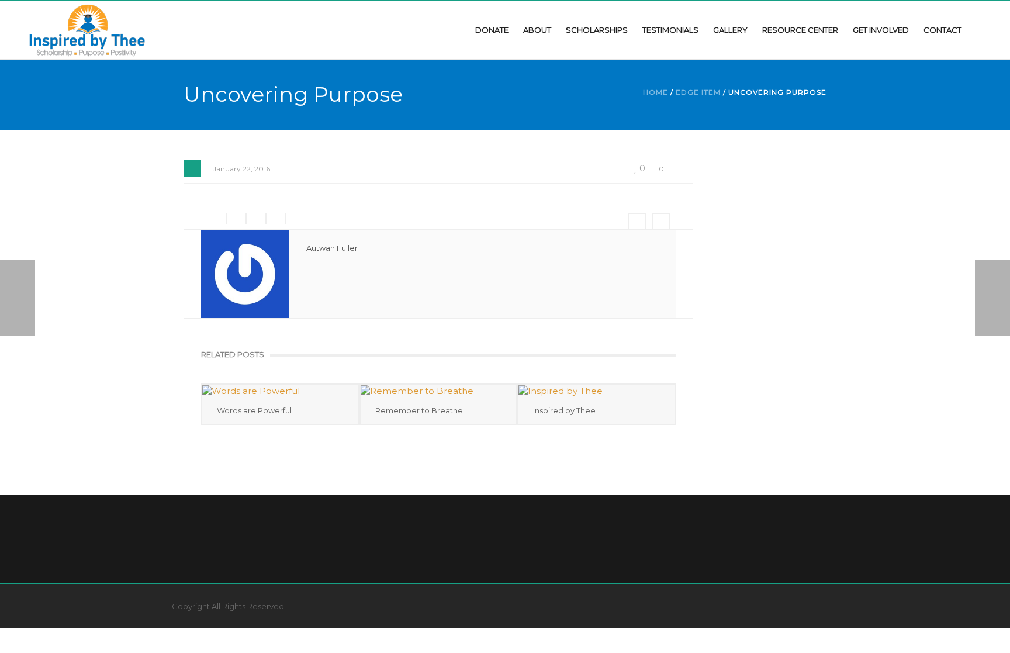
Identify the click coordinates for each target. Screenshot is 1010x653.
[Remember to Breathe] (439, 391)
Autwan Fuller (332, 248)
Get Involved (881, 29)
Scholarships (597, 29)
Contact (942, 29)
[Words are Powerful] (280, 391)
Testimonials (670, 29)
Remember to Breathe (419, 410)
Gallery (730, 29)
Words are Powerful (254, 410)
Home (655, 92)
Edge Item (698, 92)
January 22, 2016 (241, 168)
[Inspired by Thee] (86, 29)
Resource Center (800, 29)
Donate (492, 29)
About (537, 29)
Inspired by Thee (564, 410)
